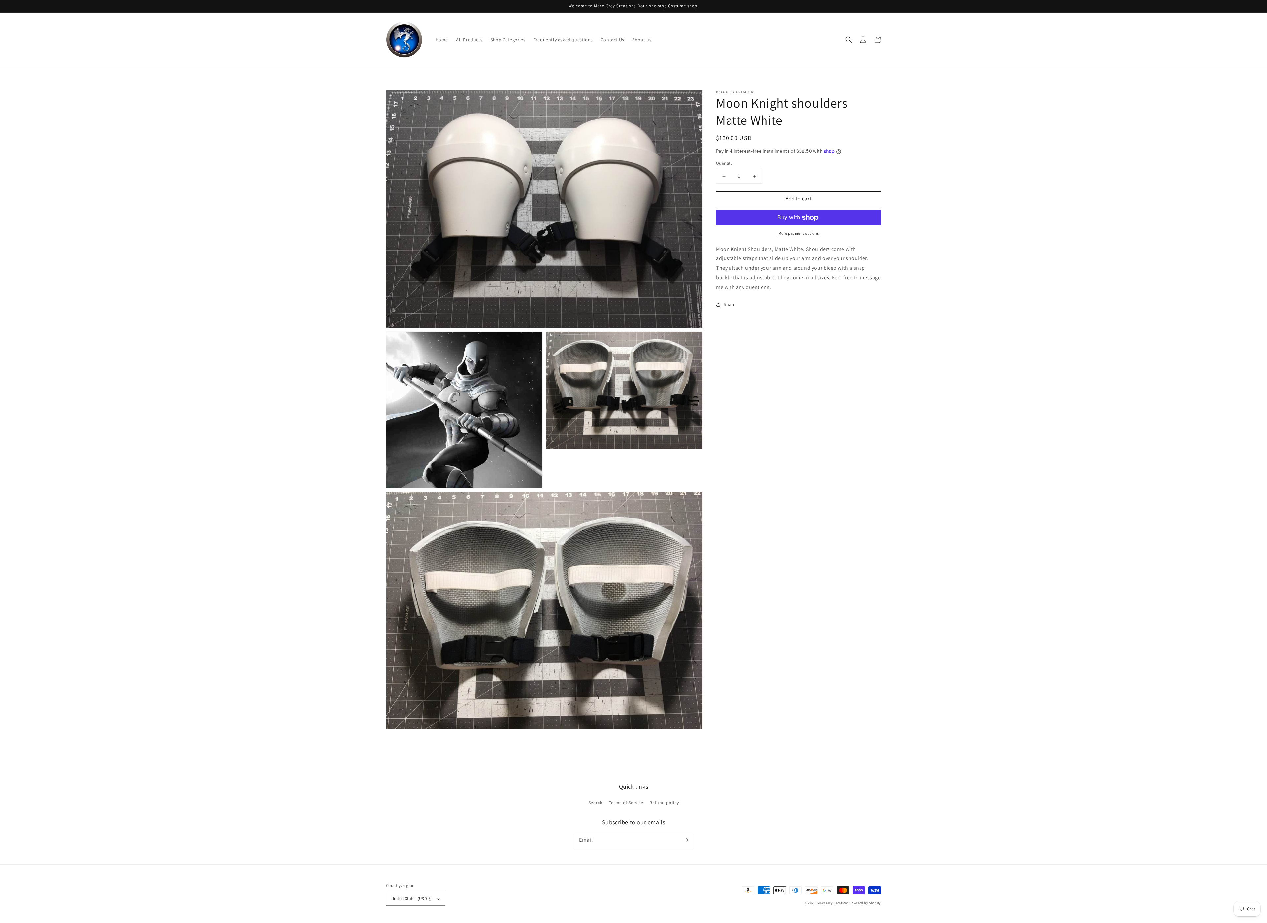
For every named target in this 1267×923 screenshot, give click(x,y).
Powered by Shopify (865, 903)
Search (595, 802)
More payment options (798, 233)
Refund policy (664, 802)
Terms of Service (626, 802)
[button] (848, 39)
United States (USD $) (411, 898)
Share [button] (730, 304)
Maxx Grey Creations (832, 903)
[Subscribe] (685, 840)
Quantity (724, 163)
